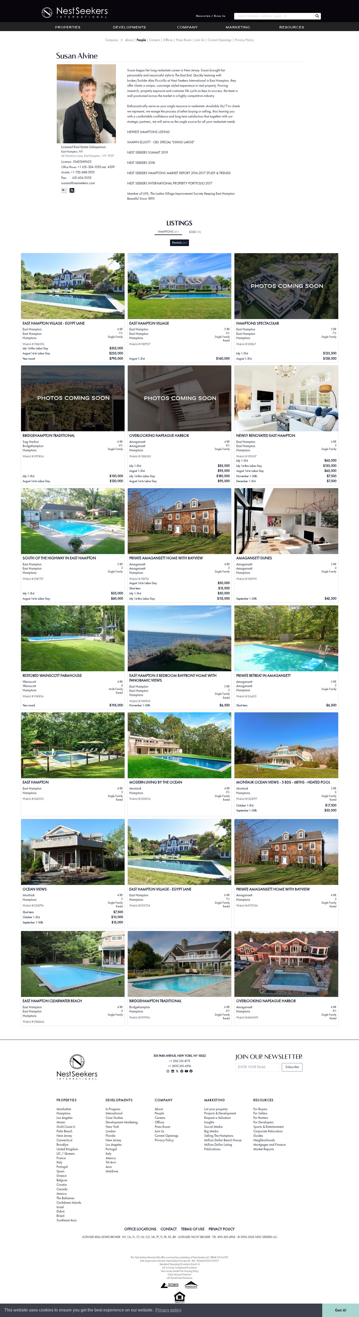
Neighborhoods (264, 1140)
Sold (195, 232)
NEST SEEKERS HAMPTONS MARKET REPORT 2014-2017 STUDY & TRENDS (179, 173)
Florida (110, 1136)
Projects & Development (220, 1113)
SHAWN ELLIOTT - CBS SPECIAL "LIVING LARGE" (160, 142)
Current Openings (220, 40)
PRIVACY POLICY (222, 1229)
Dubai (61, 1211)
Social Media (213, 1127)
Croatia (62, 1185)
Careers (154, 40)
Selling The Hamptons (218, 1136)
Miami (61, 1122)
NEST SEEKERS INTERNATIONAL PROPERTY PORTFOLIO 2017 (169, 183)
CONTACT (169, 1229)
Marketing (238, 27)
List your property (216, 1109)
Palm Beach (64, 1131)
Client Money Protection (179, 1274)
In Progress (113, 1109)
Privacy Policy (244, 40)
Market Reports (263, 1149)
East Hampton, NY (72, 151)
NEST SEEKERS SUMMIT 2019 (147, 152)
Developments (129, 27)
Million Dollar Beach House (223, 1140)
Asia (109, 1167)
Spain (60, 1171)
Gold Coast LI (66, 1127)
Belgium (62, 1180)
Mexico (62, 1194)
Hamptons (168, 231)
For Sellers (260, 1113)
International (114, 1113)
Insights (209, 1122)
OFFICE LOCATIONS (140, 1229)
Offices (168, 40)
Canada (62, 1189)
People (141, 40)
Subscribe (292, 1067)
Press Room (184, 40)
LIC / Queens (66, 1154)
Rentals (179, 242)
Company (187, 27)
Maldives (112, 1171)
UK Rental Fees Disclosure (179, 1278)
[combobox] (273, 16)
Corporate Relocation (268, 1131)
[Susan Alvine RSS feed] (72, 190)
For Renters (260, 1118)
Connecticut (64, 1140)
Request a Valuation (217, 1118)
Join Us (199, 40)
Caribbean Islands (69, 1203)
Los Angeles (65, 1118)
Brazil (60, 1216)
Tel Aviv (111, 1162)
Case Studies (114, 1118)
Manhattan (64, 1109)
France (61, 1158)
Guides (258, 1136)
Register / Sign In (210, 16)
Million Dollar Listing (218, 1145)
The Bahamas (65, 1198)
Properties (67, 27)
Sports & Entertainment (268, 1127)
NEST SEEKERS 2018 (141, 162)
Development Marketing (122, 1122)
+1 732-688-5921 (83, 172)
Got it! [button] (340, 1310)
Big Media (211, 1131)
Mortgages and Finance (269, 1145)
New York (112, 1127)
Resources (291, 27)
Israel (60, 1207)
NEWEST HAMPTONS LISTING (148, 132)
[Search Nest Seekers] (317, 16)
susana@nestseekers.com (78, 183)
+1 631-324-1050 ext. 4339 (96, 167)
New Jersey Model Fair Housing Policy (179, 1271)
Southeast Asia (66, 1220)
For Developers (263, 1122)
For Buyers (260, 1109)
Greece (61, 1176)
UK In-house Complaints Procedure (179, 1267)
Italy (59, 1162)
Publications (212, 1149)
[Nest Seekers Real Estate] (71, 12)
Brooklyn (62, 1145)
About (129, 40)
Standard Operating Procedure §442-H (180, 1264)
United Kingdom (67, 1149)
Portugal (62, 1167)
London (111, 1131)
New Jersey (64, 1136)
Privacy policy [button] (168, 1310)
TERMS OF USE (192, 1229)
